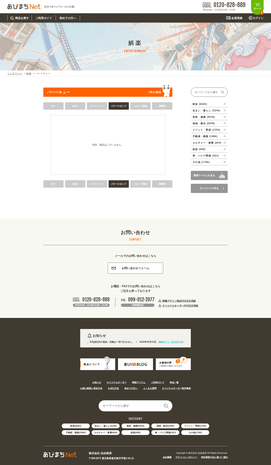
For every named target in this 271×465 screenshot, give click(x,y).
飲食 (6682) (200, 104)
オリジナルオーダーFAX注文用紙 (180, 305)
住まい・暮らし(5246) (106, 426)
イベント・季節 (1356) (206, 129)
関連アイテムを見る (204, 175)
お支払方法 (113, 388)
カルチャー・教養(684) (105, 432)
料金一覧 (174, 382)
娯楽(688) (135, 432)
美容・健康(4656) (135, 426)
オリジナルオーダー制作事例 (176, 388)
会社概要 (167, 457)
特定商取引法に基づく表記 (214, 457)
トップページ (14, 73)
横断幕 (162, 106)
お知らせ (96, 382)
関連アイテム (138, 382)
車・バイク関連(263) (165, 432)
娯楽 (28, 73)
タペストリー (97, 106)
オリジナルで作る (209, 188)
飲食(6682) (75, 426)
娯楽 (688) (199, 149)
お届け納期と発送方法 (91, 388)
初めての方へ (131, 388)
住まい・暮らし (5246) (206, 110)
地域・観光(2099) (165, 426)
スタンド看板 (140, 106)
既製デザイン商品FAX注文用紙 (179, 300)
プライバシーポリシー (186, 457)
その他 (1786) (201, 162)
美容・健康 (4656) (204, 117)
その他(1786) (195, 432)
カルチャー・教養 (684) (207, 142)
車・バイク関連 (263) (206, 155)
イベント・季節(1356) (195, 426)
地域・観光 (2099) (204, 123)
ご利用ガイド (157, 382)
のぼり (75, 106)
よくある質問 (150, 388)
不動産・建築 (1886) (205, 136)
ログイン (258, 18)
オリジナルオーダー (117, 382)
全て (53, 106)
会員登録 (236, 18)
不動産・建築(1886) (76, 432)
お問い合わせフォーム (135, 268)
